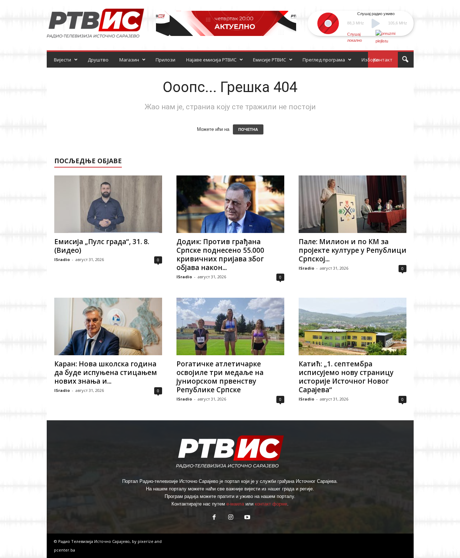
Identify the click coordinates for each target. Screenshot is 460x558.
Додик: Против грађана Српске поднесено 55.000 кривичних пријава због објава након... (220, 254)
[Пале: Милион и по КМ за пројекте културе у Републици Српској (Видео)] (352, 204)
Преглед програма (324, 59)
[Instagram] (230, 518)
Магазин (129, 59)
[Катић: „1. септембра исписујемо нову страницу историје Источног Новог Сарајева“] (352, 326)
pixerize (146, 541)
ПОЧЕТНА (248, 129)
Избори (370, 59)
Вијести (62, 59)
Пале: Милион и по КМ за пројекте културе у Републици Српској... (352, 250)
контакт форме (271, 504)
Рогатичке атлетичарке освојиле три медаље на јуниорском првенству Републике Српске (219, 376)
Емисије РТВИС (269, 59)
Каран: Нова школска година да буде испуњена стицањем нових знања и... (105, 372)
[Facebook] (214, 518)
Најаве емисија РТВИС (211, 59)
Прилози (165, 59)
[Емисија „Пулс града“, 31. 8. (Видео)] (108, 204)
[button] (405, 60)
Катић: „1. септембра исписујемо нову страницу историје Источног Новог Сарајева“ (346, 376)
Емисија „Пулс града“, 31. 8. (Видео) (101, 246)
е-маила (235, 504)
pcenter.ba (64, 550)
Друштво (98, 59)
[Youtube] (246, 518)
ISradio (62, 259)
